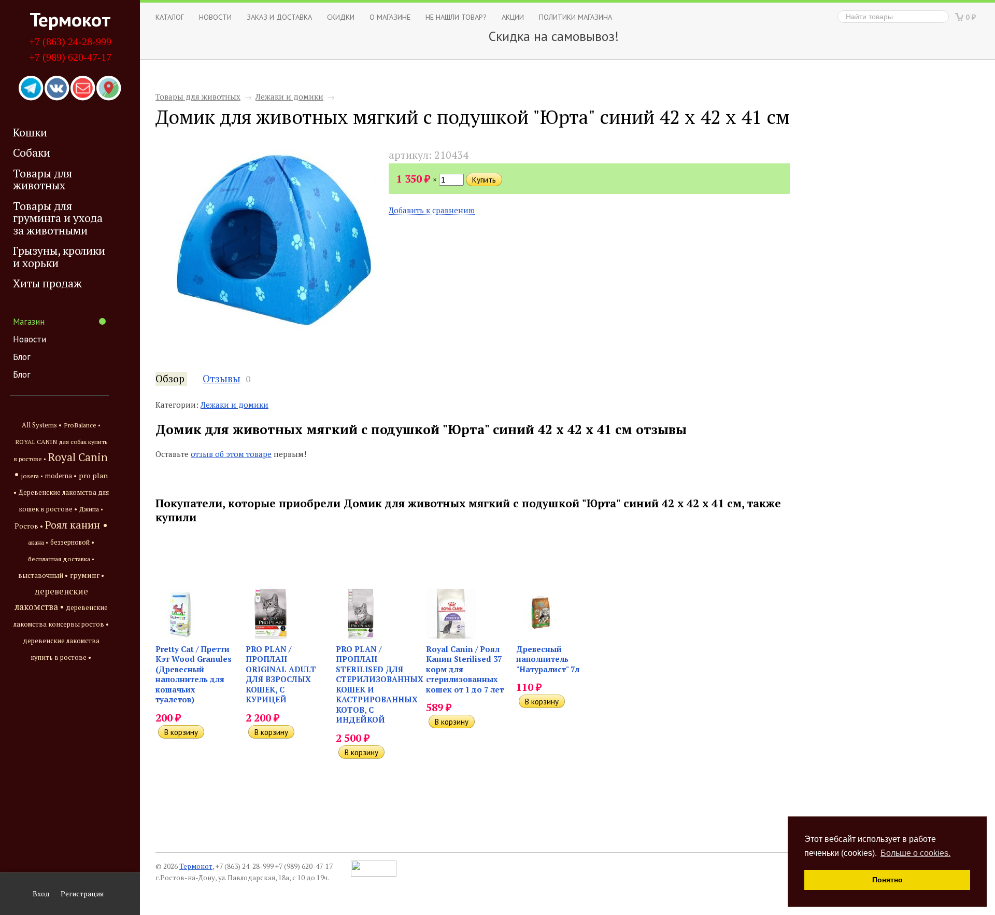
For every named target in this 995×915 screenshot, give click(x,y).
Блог (22, 357)
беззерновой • (72, 542)
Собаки (31, 152)
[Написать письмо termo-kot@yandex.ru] (83, 88)
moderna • (61, 476)
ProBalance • (82, 425)
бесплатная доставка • (61, 558)
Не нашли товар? (456, 17)
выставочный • (43, 575)
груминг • (87, 575)
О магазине (389, 17)
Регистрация (82, 893)
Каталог (169, 17)
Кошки (30, 132)
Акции (513, 17)
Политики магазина (575, 17)
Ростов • (29, 526)
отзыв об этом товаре (231, 454)
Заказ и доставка (279, 17)
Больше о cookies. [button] (915, 853)
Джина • (91, 509)
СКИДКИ (340, 17)
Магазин (29, 321)
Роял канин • (76, 525)
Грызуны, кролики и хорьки (59, 256)
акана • (38, 542)
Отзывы (221, 378)
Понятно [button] (887, 880)
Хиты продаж (47, 283)
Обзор (169, 378)
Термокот (70, 19)
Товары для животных (42, 179)
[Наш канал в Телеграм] (31, 88)
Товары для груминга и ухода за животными (58, 218)
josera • (32, 476)
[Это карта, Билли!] (109, 88)
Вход (41, 893)
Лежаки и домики (289, 96)
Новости (29, 339)
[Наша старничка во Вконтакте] (57, 88)
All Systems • (42, 425)
